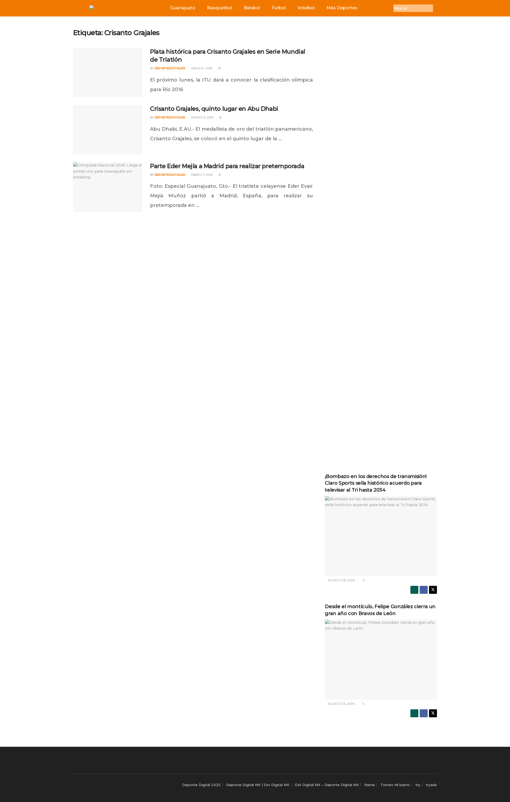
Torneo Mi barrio (395, 785)
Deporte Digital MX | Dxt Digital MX (257, 785)
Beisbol (252, 7)
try (417, 785)
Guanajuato (182, 7)
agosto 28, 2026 (341, 580)
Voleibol (306, 7)
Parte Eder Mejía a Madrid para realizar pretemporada (227, 166)
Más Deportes (341, 7)
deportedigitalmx (170, 68)
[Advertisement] (381, 108)
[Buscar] (437, 8)
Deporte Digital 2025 (201, 785)
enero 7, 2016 (201, 175)
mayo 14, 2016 (201, 68)
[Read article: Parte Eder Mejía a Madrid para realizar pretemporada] (107, 187)
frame (369, 785)
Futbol (279, 7)
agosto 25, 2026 (340, 704)
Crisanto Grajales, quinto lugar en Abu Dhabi (214, 108)
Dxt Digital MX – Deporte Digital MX (327, 785)
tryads (431, 785)
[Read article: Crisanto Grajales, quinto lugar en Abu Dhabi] (107, 129)
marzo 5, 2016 (201, 117)
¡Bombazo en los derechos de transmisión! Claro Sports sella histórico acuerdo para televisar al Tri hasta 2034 (376, 483)
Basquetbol (219, 7)
